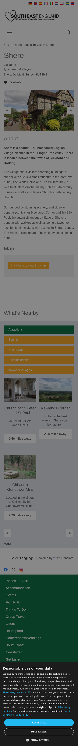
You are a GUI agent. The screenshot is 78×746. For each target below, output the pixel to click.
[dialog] (39, 704)
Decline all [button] (39, 731)
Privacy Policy (20, 714)
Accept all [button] (39, 722)
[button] (39, 740)
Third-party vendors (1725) (18, 692)
